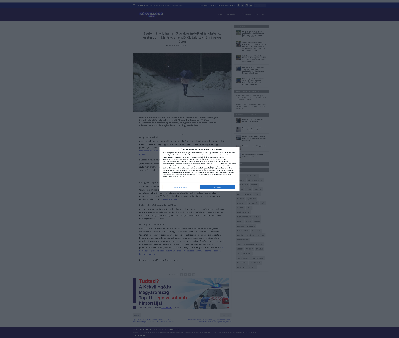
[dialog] (199, 169)
